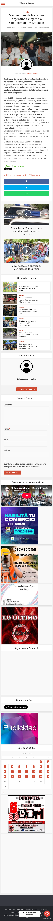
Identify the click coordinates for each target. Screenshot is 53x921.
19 (19, 776)
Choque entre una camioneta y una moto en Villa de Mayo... (28, 300)
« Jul (3, 792)
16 (48, 771)
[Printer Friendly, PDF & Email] (14, 166)
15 (41, 771)
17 (5, 776)
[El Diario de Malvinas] (26, 2)
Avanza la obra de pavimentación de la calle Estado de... (28, 334)
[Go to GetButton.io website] (47, 918)
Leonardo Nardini (20, 175)
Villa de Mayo (35, 175)
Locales (26, 12)
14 (34, 771)
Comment (8, 404)
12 (19, 771)
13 (26, 771)
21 (34, 776)
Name (7, 429)
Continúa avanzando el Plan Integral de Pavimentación (27, 323)
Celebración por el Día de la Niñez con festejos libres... (28, 288)
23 (48, 776)
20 (26, 776)
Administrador (43, 28)
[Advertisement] (26, 863)
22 (41, 776)
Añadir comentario (24, 28)
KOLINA (8, 175)
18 (12, 776)
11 (12, 771)
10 (5, 771)
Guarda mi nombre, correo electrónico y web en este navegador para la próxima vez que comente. (25, 465)
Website (7, 450)
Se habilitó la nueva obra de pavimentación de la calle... (28, 311)
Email (7, 439)
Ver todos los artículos (26, 389)
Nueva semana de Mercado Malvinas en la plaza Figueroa (28, 346)
